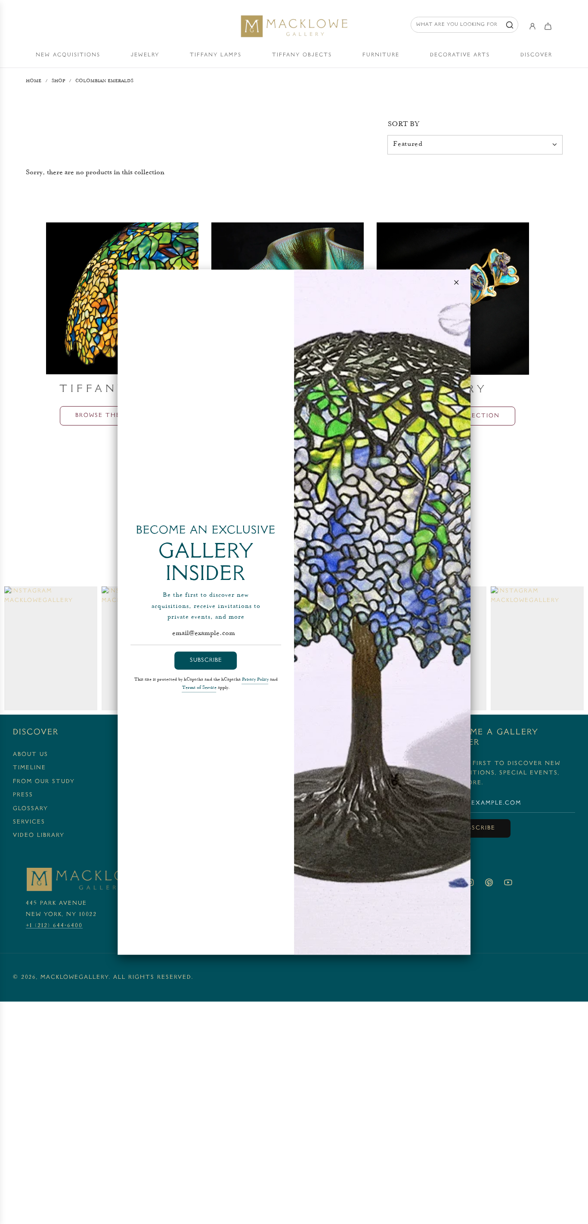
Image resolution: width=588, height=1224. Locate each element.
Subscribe (206, 660)
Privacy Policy (255, 680)
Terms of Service (199, 688)
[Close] (456, 282)
